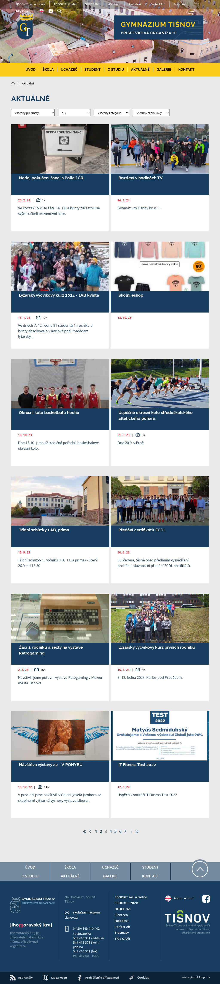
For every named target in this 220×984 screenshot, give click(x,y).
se (184, 925)
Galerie (110, 876)
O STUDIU (116, 69)
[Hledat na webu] (59, 10)
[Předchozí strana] (91, 831)
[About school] (41, 11)
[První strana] (84, 831)
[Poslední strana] (137, 831)
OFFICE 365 (92, 4)
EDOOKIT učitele (64, 4)
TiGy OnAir (23, 11)
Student (150, 867)
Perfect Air (158, 4)
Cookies (143, 977)
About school (183, 898)
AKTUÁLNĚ (140, 69)
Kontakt (150, 876)
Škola (70, 867)
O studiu (29, 876)
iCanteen (114, 4)
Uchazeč (110, 867)
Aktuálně (70, 876)
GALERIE (164, 69)
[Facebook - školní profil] (51, 10)
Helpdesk (135, 4)
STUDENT (92, 69)
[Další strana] (131, 831)
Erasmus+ (180, 4)
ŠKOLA (48, 69)
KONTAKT (186, 69)
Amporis (204, 977)
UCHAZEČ (69, 69)
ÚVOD (30, 69)
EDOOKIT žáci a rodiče (30, 4)
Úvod (30, 867)
